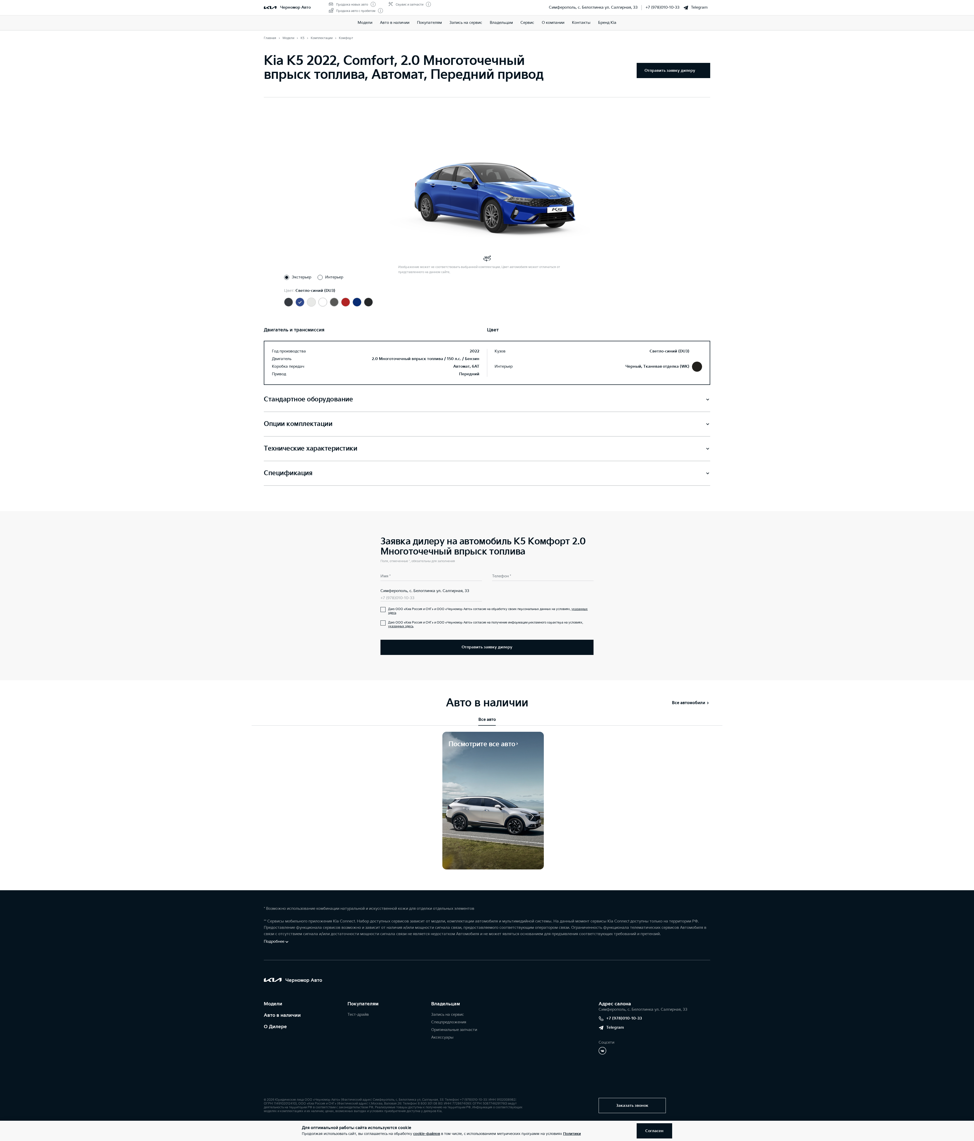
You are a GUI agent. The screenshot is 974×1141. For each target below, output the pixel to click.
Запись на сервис (465, 22)
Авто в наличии (394, 22)
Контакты (581, 22)
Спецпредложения (448, 1022)
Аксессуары (442, 1037)
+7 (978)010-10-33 (663, 7)
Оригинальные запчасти (454, 1029)
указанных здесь (400, 626)
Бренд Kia (607, 22)
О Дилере (275, 1026)
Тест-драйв (358, 1014)
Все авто (487, 719)
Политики (572, 1134)
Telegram (699, 7)
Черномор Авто (295, 7)
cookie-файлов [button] (426, 1134)
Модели (365, 22)
